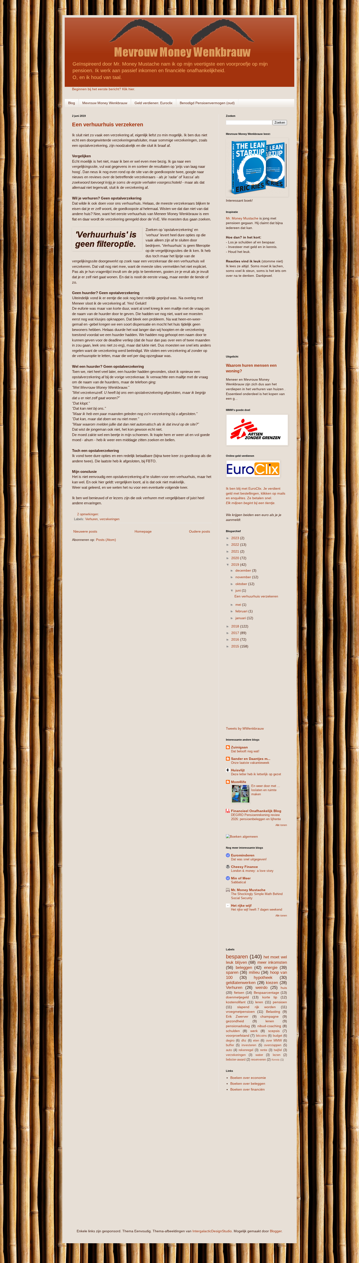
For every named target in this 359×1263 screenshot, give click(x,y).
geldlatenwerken (240, 982)
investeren (249, 1045)
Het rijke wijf (241, 905)
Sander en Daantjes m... (250, 759)
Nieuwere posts (85, 531)
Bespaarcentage (266, 992)
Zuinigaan (239, 747)
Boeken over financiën (247, 1089)
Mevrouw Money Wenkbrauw (104, 103)
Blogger (276, 1231)
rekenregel (246, 1050)
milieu (254, 972)
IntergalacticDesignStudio (212, 1231)
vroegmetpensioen (240, 1012)
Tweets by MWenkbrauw (245, 728)
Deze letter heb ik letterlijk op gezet (256, 774)
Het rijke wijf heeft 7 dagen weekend (256, 909)
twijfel (278, 1050)
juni (238, 590)
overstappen (272, 1045)
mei (238, 605)
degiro (230, 1040)
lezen (276, 1055)
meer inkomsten (272, 962)
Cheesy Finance (244, 867)
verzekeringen (109, 519)
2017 (235, 633)
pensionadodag (238, 1026)
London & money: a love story (252, 871)
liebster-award (235, 1059)
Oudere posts (199, 531)
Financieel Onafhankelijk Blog (256, 811)
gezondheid (235, 1021)
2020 (235, 558)
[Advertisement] (256, 315)
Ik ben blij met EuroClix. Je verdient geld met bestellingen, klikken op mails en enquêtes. (255, 493)
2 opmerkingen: (88, 514)
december (243, 570)
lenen (269, 1021)
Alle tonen (281, 825)
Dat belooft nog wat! (245, 751)
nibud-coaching (269, 1026)
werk (254, 1031)
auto (229, 1050)
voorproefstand (237, 1035)
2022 (235, 545)
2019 (235, 565)
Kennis (276, 1059)
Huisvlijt (238, 770)
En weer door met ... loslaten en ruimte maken (265, 790)
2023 (235, 538)
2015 (235, 646)
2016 (235, 639)
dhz (243, 1040)
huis (284, 988)
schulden (233, 1031)
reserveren (258, 1059)
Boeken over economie (248, 1078)
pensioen (280, 1002)
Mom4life (238, 782)
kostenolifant (235, 1002)
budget (277, 1035)
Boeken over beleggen (247, 1083)
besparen (237, 957)
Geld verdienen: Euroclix (153, 103)
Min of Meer (241, 878)
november (243, 577)
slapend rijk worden (256, 1007)
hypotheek (263, 977)
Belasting (273, 1012)
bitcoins (261, 1035)
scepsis (274, 1031)
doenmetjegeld (237, 997)
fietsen (239, 992)
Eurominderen (242, 855)
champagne (269, 1016)
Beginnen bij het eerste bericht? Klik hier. (103, 89)
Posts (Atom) (106, 540)
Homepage (143, 531)
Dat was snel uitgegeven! (249, 859)
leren (259, 1002)
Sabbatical (238, 882)
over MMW (274, 1040)
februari (241, 611)
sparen (232, 972)
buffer (230, 1045)
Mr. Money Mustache (242, 218)
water (259, 1055)
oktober (241, 584)
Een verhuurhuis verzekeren (107, 124)
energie (270, 967)
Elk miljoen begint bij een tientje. (250, 503)
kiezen (272, 982)
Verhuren (91, 519)
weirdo (261, 987)
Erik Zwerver (237, 1016)
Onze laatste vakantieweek (250, 763)
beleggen (244, 967)
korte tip (269, 997)
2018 (235, 626)
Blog (71, 103)
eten (256, 1040)
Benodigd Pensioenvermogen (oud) (207, 103)
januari (241, 618)
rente (263, 1050)
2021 (235, 551)
